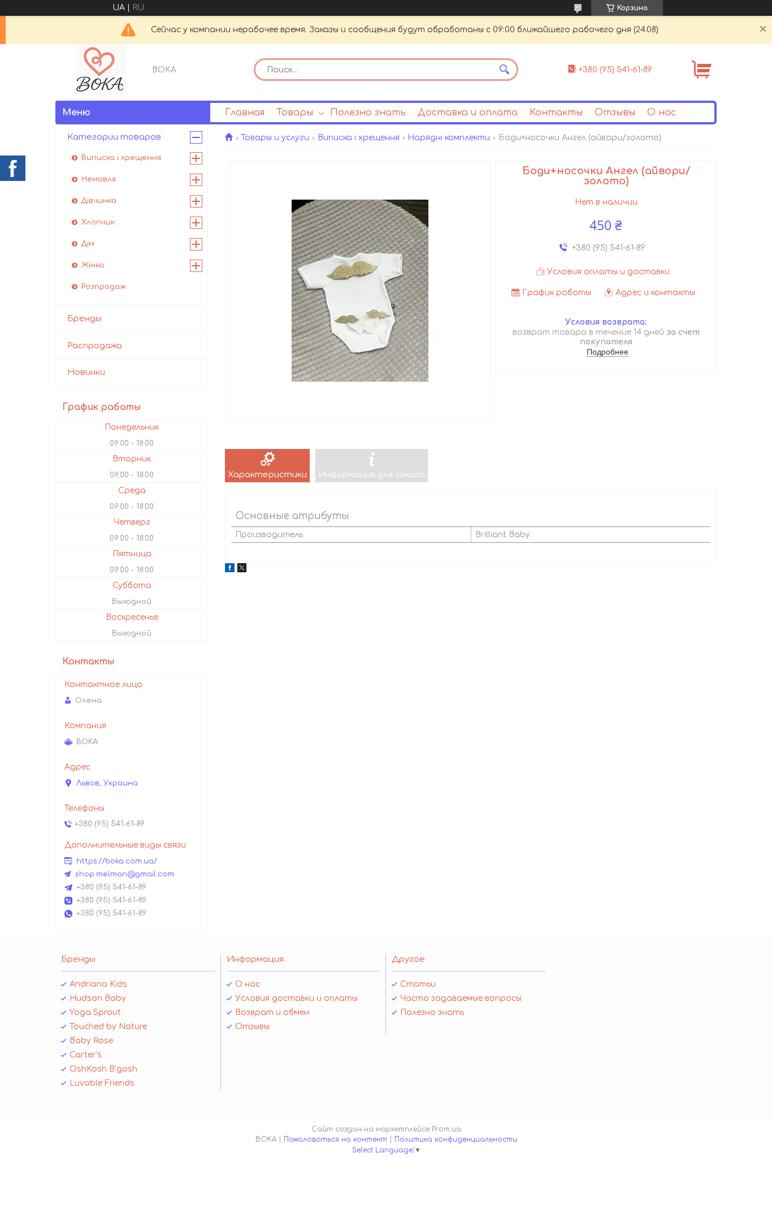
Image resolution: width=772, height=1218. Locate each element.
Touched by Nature (108, 1026)
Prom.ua (446, 1129)
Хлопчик (98, 222)
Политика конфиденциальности (455, 1139)
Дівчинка (98, 201)
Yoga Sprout (95, 1012)
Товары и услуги (275, 137)
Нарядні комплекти (448, 137)
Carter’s (86, 1055)
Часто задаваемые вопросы (461, 998)
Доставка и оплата (468, 112)
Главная (244, 112)
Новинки (86, 372)
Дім (87, 244)
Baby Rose (91, 1040)
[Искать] (504, 69)
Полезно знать (368, 112)
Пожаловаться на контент (335, 1139)
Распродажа (94, 346)
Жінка (92, 265)
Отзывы (615, 112)
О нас (661, 112)
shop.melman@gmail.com (124, 874)
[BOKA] (100, 69)
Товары (294, 112)
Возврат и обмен (272, 1012)
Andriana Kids (98, 984)
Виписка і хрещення (359, 137)
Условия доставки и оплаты (296, 998)
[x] (241, 569)
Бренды (84, 318)
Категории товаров (114, 137)
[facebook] (230, 569)
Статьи (418, 984)
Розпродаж (103, 287)
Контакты (556, 112)
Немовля (98, 179)
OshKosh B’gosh (103, 1069)
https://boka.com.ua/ (116, 861)
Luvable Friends (102, 1083)
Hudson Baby (98, 998)
